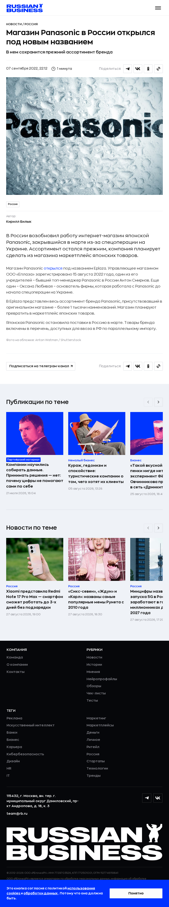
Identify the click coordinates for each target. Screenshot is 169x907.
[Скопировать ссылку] (158, 68)
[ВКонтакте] (157, 798)
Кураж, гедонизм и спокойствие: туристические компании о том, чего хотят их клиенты (96, 473)
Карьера (14, 747)
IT (8, 775)
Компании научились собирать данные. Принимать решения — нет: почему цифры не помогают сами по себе (34, 475)
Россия (31, 24)
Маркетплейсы (100, 725)
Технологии (97, 768)
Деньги (93, 732)
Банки (12, 732)
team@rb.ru (17, 813)
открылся (53, 268)
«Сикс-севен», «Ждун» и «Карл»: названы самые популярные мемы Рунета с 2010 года (96, 599)
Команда (15, 657)
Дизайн (13, 761)
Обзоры (94, 686)
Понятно (136, 893)
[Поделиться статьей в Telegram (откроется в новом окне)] (127, 68)
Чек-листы (96, 693)
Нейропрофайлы (102, 679)
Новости (14, 24)
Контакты (16, 672)
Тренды (94, 775)
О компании (17, 664)
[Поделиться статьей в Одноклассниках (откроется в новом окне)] (148, 68)
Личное (93, 739)
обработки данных (40, 893)
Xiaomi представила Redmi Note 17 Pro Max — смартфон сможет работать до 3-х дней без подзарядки (34, 599)
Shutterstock (71, 340)
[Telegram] (146, 798)
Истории (94, 664)
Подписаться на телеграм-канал (39, 366)
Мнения (93, 672)
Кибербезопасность (25, 754)
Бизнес (13, 739)
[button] (158, 8)
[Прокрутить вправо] (158, 402)
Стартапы (96, 761)
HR (9, 768)
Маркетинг (96, 718)
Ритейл (93, 747)
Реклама (14, 718)
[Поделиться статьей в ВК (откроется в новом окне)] (138, 68)
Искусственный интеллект (31, 725)
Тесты (92, 700)
